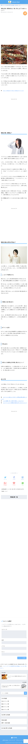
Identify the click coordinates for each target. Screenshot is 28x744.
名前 (3, 640)
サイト (3, 651)
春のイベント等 (5, 704)
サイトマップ (12, 740)
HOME (15, 737)
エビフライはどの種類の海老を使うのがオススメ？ (15, 402)
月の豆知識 (4, 698)
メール (3, 646)
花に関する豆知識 (6, 714)
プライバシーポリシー (21, 740)
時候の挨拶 (4, 720)
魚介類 (22, 489)
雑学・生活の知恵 (6, 722)
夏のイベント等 (5, 706)
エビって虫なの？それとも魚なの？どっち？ (13, 90)
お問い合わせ (5, 740)
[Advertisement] (14, 30)
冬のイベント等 (5, 701)
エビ (8, 489)
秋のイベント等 (5, 709)
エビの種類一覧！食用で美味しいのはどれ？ (13, 401)
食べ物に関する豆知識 (15, 489)
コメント (4, 629)
